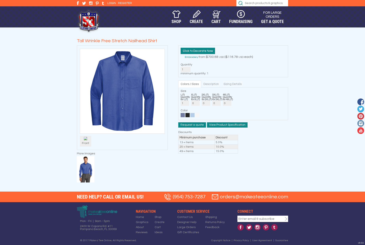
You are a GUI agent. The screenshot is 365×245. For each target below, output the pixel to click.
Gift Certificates (188, 232)
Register (125, 3)
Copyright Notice (220, 240)
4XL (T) (226, 95)
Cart (216, 21)
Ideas (158, 232)
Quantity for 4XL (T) (228, 98)
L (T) (183, 95)
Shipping (211, 217)
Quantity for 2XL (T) (207, 98)
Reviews (141, 232)
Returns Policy (215, 222)
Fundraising (241, 21)
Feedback (212, 227)
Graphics (142, 222)
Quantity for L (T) (185, 98)
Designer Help (186, 222)
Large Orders (186, 227)
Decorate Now (203, 50)
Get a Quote (272, 21)
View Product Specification (227, 124)
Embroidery (191, 57)
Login (111, 3)
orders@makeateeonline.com (254, 196)
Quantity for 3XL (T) (217, 98)
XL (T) (194, 95)
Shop (176, 21)
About (140, 227)
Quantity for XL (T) (195, 98)
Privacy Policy (241, 240)
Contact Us (185, 217)
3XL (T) (215, 95)
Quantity (186, 64)
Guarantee (281, 240)
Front (85, 143)
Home (140, 217)
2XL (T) (205, 95)
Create (196, 21)
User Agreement (262, 240)
